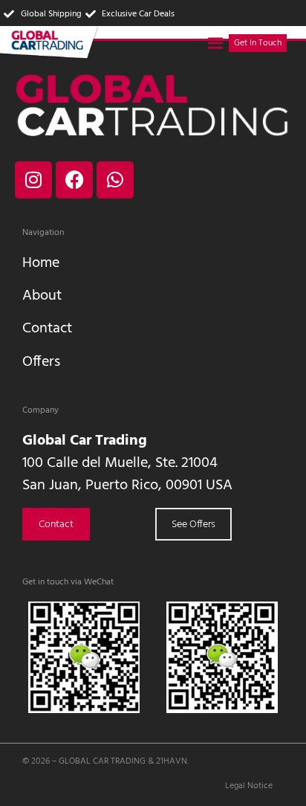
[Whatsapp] (115, 180)
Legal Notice (249, 785)
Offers (41, 362)
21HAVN (171, 761)
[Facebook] (74, 180)
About (42, 296)
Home (40, 263)
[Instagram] (33, 180)
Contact (47, 329)
